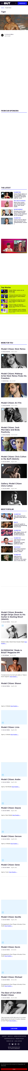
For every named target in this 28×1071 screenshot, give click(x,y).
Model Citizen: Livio (10, 727)
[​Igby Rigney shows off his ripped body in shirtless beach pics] (7, 532)
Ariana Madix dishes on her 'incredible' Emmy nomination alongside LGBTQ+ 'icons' (20, 196)
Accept (14, 1069)
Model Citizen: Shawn (11, 683)
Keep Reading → (14, 676)
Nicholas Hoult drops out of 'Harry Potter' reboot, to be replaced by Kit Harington (20, 213)
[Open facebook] (9, 1044)
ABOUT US (10, 1036)
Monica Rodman (6, 351)
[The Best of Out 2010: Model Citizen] (14, 1007)
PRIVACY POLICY (20, 1038)
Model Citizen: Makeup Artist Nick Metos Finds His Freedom (14, 375)
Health (16, 522)
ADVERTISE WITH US (9, 1038)
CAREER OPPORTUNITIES (20, 1036)
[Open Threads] (15, 1044)
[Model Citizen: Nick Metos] (14, 361)
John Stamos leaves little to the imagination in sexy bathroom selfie (19, 541)
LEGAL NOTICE (18, 1041)
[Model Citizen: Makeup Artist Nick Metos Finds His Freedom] (14, 390)
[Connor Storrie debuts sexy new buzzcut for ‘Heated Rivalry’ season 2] (7, 221)
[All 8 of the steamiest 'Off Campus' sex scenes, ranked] (7, 549)
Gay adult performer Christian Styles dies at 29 (20, 517)
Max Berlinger (6, 655)
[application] (14, 246)
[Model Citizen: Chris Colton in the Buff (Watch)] (14, 471)
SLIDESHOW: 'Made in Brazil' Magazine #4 (11, 651)
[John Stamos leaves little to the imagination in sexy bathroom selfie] (7, 541)
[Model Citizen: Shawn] (14, 695)
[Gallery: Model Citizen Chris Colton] (14, 497)
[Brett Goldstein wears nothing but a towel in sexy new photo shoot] (4, 310)
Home (2, 7)
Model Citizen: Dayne (11, 808)
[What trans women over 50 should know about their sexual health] (7, 203)
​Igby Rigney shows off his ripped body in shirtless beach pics (20, 533)
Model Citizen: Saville (11, 917)
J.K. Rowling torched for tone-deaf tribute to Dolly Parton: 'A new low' (17, 301)
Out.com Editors (9, 34)
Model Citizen (8, 7)
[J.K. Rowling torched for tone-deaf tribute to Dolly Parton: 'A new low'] (4, 301)
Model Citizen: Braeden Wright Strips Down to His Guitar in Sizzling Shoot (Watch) (13, 615)
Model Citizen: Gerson (11, 836)
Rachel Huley (6, 380)
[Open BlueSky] (12, 1044)
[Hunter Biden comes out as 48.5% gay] (4, 291)
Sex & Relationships (19, 200)
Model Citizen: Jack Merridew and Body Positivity (10, 429)
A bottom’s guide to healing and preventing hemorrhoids (20, 525)
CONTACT (4, 1036)
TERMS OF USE (9, 1041)
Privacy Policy (20, 1064)
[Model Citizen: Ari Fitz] (14, 414)
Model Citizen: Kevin (10, 947)
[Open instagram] (18, 1044)
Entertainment (18, 209)
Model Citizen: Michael (11, 977)
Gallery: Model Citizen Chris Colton (11, 484)
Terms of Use (3, 1065)
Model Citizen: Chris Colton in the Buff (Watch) (13, 457)
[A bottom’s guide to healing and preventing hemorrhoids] (7, 524)
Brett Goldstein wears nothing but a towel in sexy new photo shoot (17, 311)
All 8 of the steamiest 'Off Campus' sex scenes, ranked (20, 550)
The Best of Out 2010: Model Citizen (11, 994)
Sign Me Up (22, 3)
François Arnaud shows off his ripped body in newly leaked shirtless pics (17, 296)
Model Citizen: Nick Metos (13, 349)
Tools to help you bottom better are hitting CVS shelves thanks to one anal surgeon (17, 306)
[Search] (16, 3)
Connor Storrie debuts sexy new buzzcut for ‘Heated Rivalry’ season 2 (20, 221)
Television (17, 547)
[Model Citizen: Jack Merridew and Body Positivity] (14, 444)
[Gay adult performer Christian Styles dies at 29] (7, 516)
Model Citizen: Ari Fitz (11, 403)
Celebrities (17, 192)
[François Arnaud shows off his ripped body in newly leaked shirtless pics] (4, 296)
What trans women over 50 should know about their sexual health (19, 204)
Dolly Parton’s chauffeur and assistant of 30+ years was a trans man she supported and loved (20, 559)
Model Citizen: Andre (10, 779)
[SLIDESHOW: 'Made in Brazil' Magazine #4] (14, 664)
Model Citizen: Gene (10, 865)
